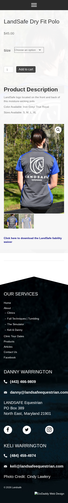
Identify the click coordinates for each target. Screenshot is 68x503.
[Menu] (34, 5)
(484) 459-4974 (23, 455)
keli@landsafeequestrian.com (36, 466)
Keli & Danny (14, 329)
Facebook (10, 357)
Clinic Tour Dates (14, 336)
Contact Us (10, 351)
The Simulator (15, 324)
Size (7, 50)
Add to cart (26, 69)
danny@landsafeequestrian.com (39, 392)
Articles (8, 346)
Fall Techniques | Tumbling (23, 318)
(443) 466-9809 (23, 382)
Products (9, 341)
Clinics (11, 312)
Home (7, 302)
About (7, 308)
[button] (58, 129)
